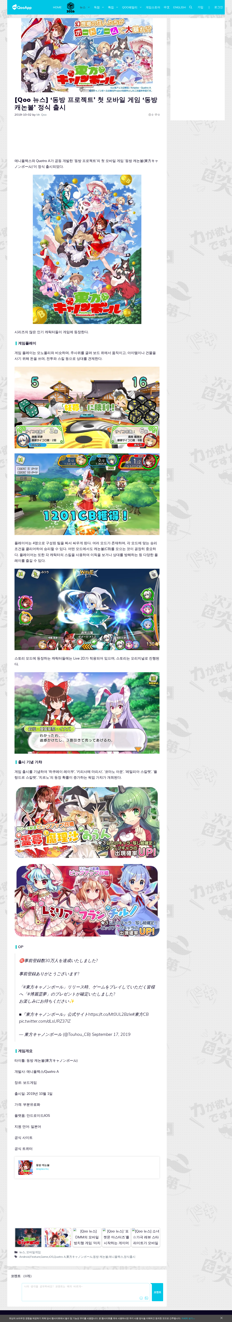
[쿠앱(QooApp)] (22, 7)
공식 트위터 (23, 1148)
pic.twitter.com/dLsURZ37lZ (45, 1021)
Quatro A (60, 1256)
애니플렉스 (116, 1256)
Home (57, 7)
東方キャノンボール (79, 1256)
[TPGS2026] (70, 7)
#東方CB (140, 1014)
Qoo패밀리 (129, 7)
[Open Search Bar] (190, 7)
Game (44, 1256)
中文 (167, 7)
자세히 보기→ (188, 1318)
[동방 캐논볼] (87, 1167)
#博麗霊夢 (37, 994)
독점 (97, 7)
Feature (35, 1256)
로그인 (218, 7)
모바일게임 (33, 1252)
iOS (51, 1256)
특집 (111, 7)
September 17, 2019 (111, 1034)
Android (24, 1256)
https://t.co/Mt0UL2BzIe (110, 1014)
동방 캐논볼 (100, 1256)
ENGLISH (179, 7)
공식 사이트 (23, 1137)
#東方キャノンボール (43, 987)
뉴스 (83, 7)
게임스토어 (153, 7)
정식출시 (129, 1256)
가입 (200, 7)
